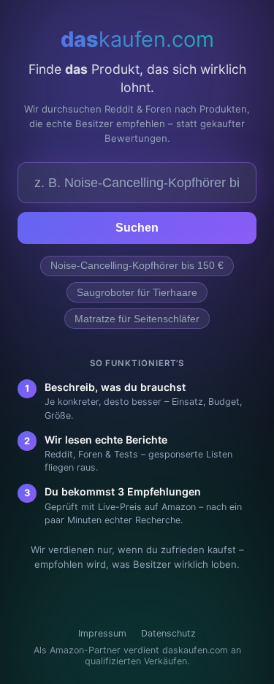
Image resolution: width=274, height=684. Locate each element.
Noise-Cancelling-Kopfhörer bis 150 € (137, 265)
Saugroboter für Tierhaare (137, 292)
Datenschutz (168, 633)
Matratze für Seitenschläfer (137, 319)
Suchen (137, 227)
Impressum (102, 633)
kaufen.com (137, 39)
